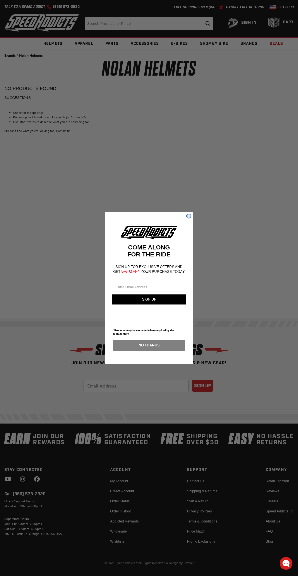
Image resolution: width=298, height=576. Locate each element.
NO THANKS (149, 345)
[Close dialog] (189, 216)
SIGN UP (149, 299)
